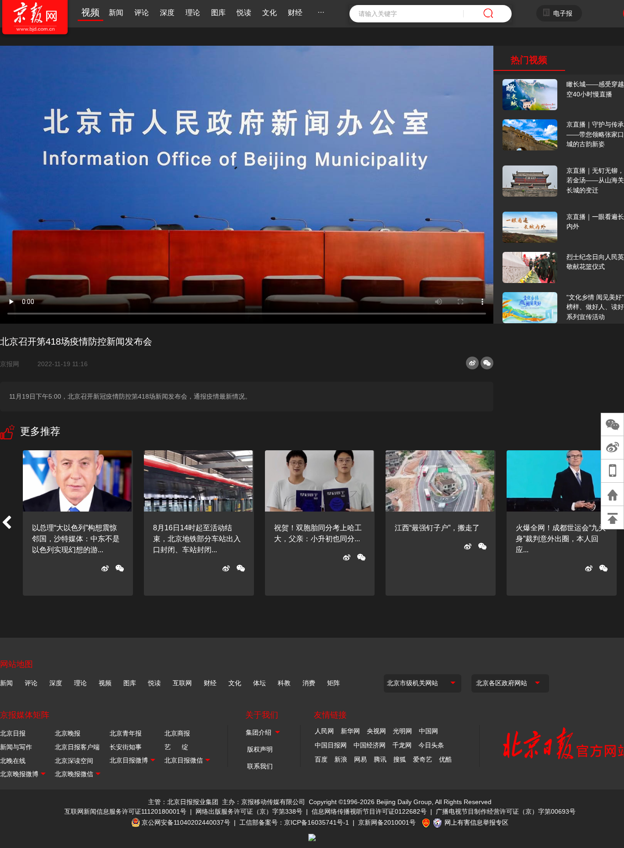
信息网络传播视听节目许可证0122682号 (369, 811)
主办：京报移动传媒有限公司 (263, 801)
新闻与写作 (16, 747)
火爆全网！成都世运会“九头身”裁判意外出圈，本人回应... (561, 539)
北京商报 (177, 733)
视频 (90, 12)
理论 (192, 12)
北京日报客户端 (77, 747)
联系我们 (260, 766)
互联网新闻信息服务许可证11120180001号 (125, 811)
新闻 (116, 12)
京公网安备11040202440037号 (186, 822)
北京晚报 (67, 733)
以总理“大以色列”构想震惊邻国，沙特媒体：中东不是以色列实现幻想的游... (76, 539)
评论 (141, 12)
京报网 (13, 364)
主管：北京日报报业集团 (183, 801)
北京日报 (13, 733)
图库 (218, 12)
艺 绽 (176, 747)
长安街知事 (126, 747)
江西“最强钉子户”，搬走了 (437, 528)
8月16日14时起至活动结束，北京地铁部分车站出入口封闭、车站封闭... (197, 539)
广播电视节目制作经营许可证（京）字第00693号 (506, 811)
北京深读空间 (74, 760)
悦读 (244, 12)
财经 (295, 12)
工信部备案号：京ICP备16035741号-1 (294, 822)
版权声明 (260, 749)
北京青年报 (126, 733)
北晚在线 (13, 760)
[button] (6, 523)
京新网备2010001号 (387, 822)
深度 (167, 12)
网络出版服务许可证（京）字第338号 (249, 811)
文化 (269, 12)
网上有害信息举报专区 (476, 822)
